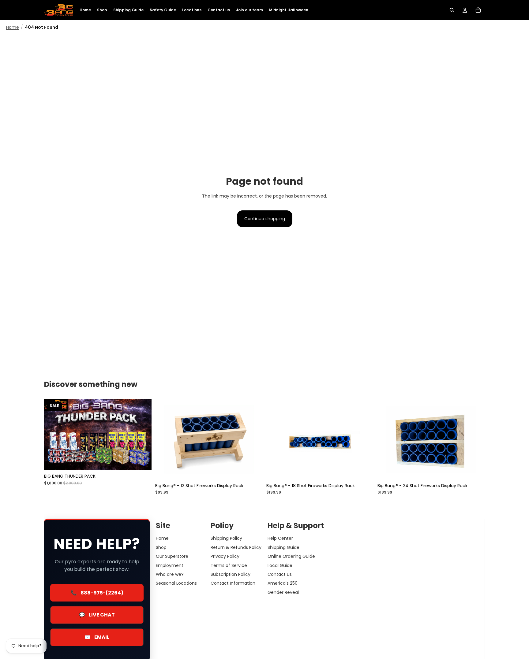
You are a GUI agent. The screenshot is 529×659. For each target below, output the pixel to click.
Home (12, 27)
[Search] (452, 10)
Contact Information (233, 583)
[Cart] (478, 10)
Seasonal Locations (176, 583)
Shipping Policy (226, 538)
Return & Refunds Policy (236, 547)
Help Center (280, 538)
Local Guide (280, 565)
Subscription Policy (230, 574)
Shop (161, 547)
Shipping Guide (283, 547)
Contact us (280, 574)
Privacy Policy (225, 556)
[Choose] (142, 460)
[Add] (253, 470)
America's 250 (283, 583)
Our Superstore (172, 556)
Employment (169, 565)
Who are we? (170, 574)
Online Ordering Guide (291, 556)
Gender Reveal (283, 592)
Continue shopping (264, 219)
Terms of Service (229, 565)
